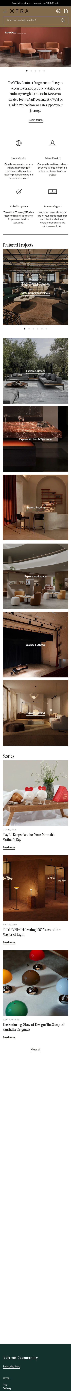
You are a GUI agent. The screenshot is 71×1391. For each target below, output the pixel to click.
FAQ (5, 1384)
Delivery (7, 1388)
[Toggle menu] (5, 11)
